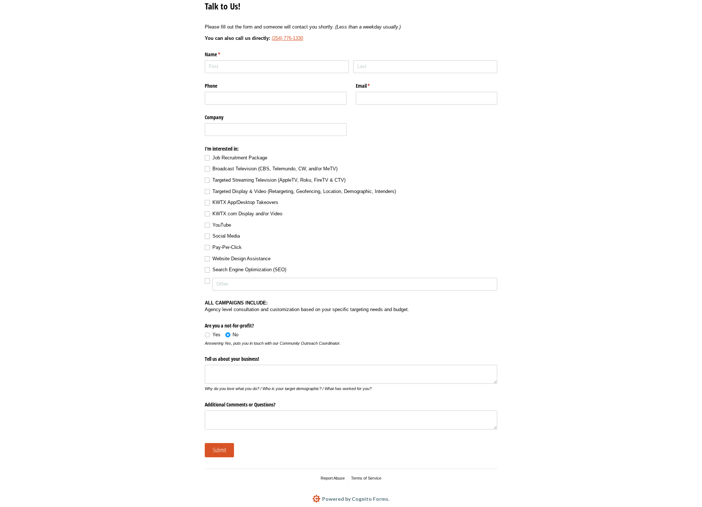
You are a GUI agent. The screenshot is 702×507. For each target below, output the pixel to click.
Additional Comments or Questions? (240, 404)
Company (214, 117)
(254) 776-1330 (287, 38)
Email (371, 85)
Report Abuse (333, 478)
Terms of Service (366, 478)
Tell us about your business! (232, 358)
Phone (211, 85)
